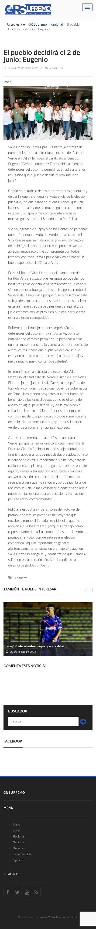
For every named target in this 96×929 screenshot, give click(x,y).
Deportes (19, 848)
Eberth (74, 917)
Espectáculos (22, 854)
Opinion (18, 860)
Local (16, 830)
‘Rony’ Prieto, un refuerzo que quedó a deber (35, 646)
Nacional (18, 842)
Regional (18, 836)
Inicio (16, 824)
